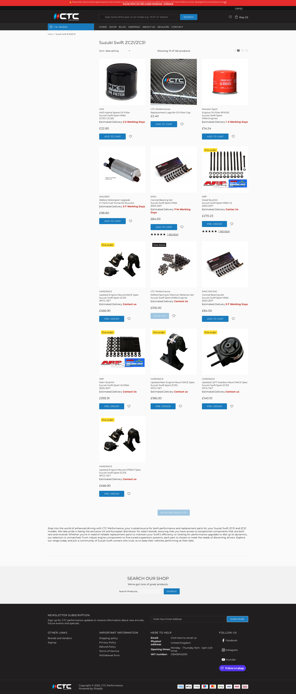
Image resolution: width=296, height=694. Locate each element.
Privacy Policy (107, 642)
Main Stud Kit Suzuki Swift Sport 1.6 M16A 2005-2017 (114, 385)
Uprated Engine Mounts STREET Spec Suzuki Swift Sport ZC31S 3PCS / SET (120, 472)
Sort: (102, 50)
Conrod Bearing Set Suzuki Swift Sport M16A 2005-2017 (164, 203)
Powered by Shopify (91, 688)
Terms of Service (109, 651)
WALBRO (104, 196)
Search (189, 17)
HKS (101, 109)
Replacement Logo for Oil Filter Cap (170, 112)
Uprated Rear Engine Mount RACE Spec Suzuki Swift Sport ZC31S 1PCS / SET (173, 385)
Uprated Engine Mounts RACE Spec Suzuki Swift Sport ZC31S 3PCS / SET (119, 297)
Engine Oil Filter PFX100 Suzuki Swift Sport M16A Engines (215, 115)
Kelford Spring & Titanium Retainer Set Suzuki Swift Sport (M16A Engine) (172, 296)
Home (50, 34)
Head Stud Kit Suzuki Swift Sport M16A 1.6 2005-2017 (217, 203)
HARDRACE (105, 291)
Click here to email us (184, 637)
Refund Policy (107, 646)
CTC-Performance (66, 17)
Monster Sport (210, 109)
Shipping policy (108, 638)
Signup (52, 642)
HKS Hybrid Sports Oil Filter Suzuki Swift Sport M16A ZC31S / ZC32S (114, 115)
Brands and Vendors (60, 638)
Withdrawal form (109, 655)
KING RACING (209, 291)
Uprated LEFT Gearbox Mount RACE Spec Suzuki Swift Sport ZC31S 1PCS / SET (225, 385)
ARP (204, 196)
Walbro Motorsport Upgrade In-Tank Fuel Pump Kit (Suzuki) (116, 201)
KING (153, 196)
